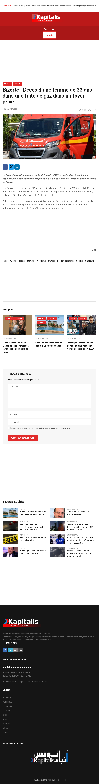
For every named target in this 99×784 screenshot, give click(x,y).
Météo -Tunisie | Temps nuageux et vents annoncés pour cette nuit (79, 553)
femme (31, 260)
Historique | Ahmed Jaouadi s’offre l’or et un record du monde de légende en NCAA (80, 346)
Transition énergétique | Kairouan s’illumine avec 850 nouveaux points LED (80, 527)
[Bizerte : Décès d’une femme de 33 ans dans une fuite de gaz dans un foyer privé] (49, 136)
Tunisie (17, 84)
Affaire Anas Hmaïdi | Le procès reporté (78, 513)
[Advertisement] (49, 231)
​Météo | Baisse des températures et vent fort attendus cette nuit (31, 527)
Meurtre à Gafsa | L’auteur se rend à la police (33, 539)
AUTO (5, 719)
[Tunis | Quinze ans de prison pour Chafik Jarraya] (10, 552)
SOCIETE (7, 84)
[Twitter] (11, 167)
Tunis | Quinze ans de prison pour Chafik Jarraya (33, 552)
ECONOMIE (7, 706)
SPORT (73, 319)
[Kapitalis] (49, 18)
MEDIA (6, 728)
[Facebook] (5, 167)
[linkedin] (17, 167)
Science (41, 319)
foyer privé (42, 260)
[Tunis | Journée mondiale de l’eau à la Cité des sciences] (10, 513)
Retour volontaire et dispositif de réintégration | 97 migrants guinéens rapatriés (80, 540)
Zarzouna (90, 260)
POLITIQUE (7, 702)
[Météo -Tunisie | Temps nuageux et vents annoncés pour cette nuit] (57, 552)
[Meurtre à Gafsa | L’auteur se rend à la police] (10, 539)
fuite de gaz (54, 260)
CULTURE (9, 319)
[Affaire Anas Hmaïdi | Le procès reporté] (57, 513)
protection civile (68, 260)
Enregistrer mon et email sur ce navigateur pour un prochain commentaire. (40, 428)
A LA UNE (7, 697)
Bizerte (13, 260)
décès (22, 260)
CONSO (6, 732)
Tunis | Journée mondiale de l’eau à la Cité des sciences (40, 5)
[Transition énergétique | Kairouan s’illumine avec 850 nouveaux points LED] (57, 525)
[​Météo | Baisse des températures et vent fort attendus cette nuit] (10, 525)
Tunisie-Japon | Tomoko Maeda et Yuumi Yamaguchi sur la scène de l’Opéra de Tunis (16, 347)
